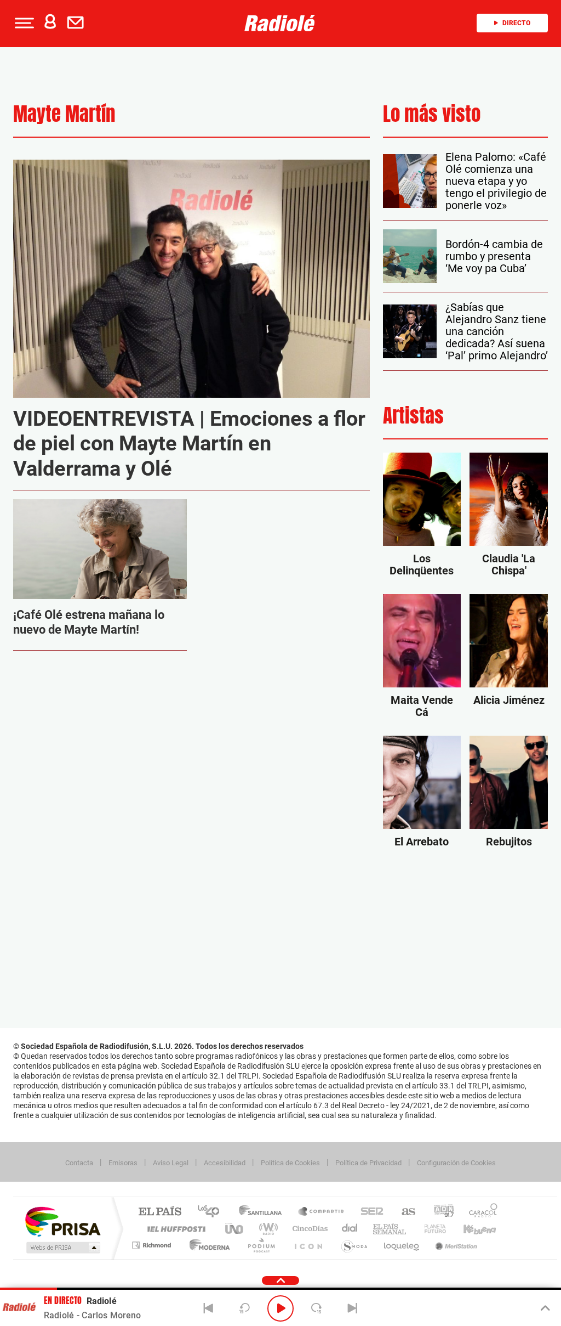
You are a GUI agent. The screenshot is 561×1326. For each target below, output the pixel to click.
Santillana (263, 1212)
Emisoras (123, 1163)
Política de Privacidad (368, 1163)
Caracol (480, 1212)
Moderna (207, 1245)
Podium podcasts (261, 1245)
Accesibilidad (224, 1163)
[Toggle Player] (544, 1308)
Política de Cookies (290, 1163)
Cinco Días (308, 1228)
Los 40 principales (212, 1212)
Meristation (454, 1245)
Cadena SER (368, 1212)
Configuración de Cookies (456, 1163)
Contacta (79, 1163)
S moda (353, 1245)
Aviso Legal (170, 1163)
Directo (516, 23)
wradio (266, 1228)
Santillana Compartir (321, 1212)
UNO (235, 1228)
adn (439, 1212)
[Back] (209, 1308)
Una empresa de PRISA (62, 1221)
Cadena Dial (350, 1228)
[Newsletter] (78, 23)
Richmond (153, 1245)
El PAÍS (159, 1212)
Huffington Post (174, 1228)
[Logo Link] (280, 23)
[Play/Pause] (280, 1308)
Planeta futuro (430, 1228)
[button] (23, 23)
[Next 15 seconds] (317, 1308)
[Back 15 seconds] (244, 1308)
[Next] (352, 1308)
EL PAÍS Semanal (390, 1228)
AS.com (403, 1212)
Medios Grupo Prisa (62, 1247)
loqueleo (402, 1245)
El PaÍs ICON (308, 1245)
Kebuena (470, 1228)
